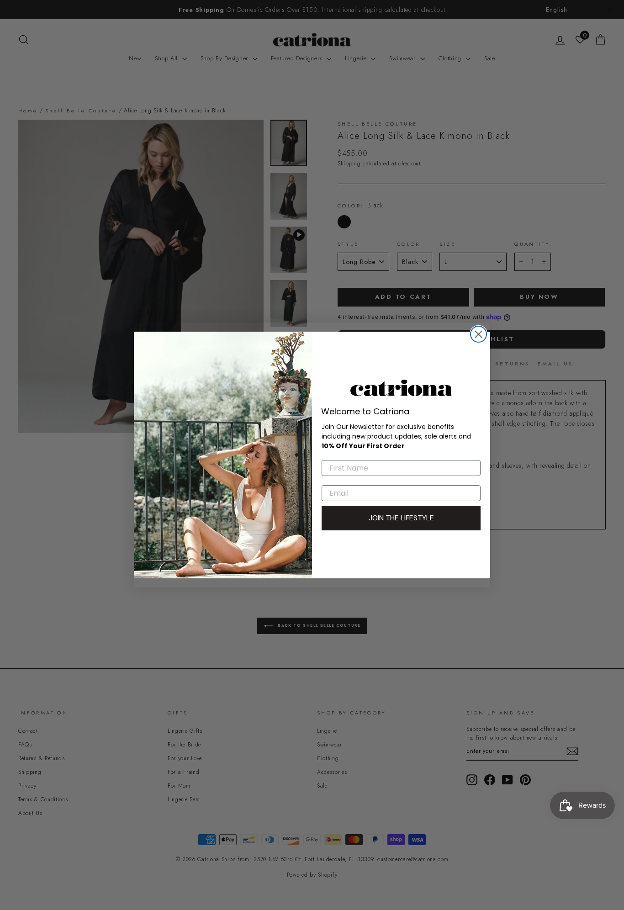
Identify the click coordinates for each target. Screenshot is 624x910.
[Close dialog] (479, 334)
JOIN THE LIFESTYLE (401, 518)
